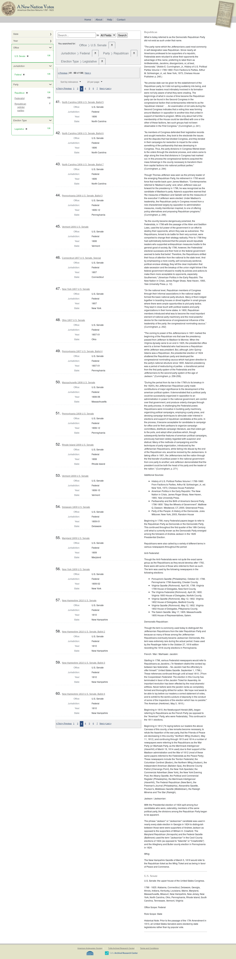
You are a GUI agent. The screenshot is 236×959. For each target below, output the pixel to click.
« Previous (62, 73)
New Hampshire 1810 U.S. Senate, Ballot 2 (83, 631)
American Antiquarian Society (89, 948)
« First (59, 88)
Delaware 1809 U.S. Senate (76, 507)
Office (16, 47)
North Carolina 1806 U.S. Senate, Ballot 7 (83, 164)
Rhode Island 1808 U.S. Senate (78, 445)
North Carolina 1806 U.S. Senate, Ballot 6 (83, 133)
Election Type (20, 120)
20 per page (93, 82)
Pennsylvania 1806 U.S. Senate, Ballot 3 (82, 195)
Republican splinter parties (20, 107)
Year (15, 40)
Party (15, 84)
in (98, 35)
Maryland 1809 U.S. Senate (76, 538)
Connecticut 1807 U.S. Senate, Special (81, 258)
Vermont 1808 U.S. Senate (75, 476)
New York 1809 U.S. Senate (76, 569)
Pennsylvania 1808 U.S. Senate (78, 413)
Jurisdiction (19, 65)
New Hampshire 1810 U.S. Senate (79, 600)
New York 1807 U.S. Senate (76, 289)
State (15, 33)
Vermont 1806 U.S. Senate (75, 227)
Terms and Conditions (149, 948)
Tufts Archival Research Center (121, 948)
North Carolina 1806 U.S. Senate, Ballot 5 (83, 102)
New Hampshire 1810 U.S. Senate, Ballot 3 (83, 663)
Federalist (20, 98)
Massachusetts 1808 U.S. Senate (78, 382)
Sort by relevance (69, 82)
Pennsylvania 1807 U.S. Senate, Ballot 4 (82, 351)
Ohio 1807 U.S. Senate (73, 320)
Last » (108, 88)
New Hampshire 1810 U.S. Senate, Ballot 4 (83, 694)
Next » (88, 73)
